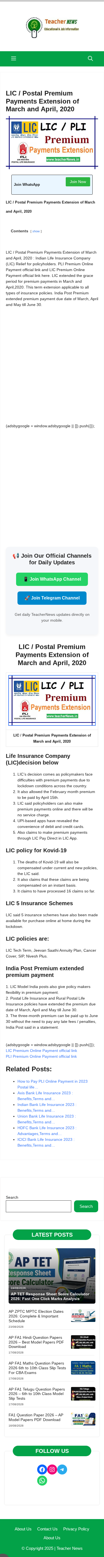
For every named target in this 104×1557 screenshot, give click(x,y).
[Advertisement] (52, 365)
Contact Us (47, 1529)
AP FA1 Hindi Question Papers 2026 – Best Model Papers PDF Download (36, 1342)
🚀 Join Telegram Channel (52, 598)
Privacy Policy (76, 1529)
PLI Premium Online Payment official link (41, 1056)
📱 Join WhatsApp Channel (52, 579)
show (36, 231)
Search (12, 1197)
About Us (23, 1529)
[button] (90, 58)
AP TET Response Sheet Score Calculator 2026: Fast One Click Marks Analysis (50, 1296)
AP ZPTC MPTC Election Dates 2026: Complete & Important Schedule (36, 1316)
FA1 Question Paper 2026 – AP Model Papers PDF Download (36, 1417)
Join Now (78, 181)
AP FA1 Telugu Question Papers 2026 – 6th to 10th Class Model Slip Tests (37, 1394)
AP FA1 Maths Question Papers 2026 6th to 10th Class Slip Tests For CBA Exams (37, 1368)
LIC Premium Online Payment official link (42, 1050)
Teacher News (70, 1548)
